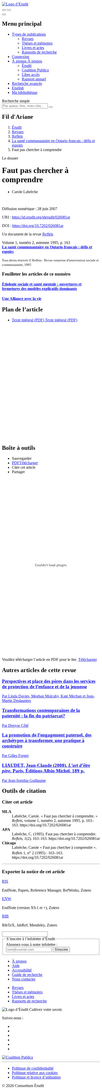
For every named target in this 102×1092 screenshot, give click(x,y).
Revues (27, 39)
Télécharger (87, 659)
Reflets (17, 136)
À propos (34, 61)
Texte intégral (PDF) (28, 320)
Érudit (26, 65)
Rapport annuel (34, 79)
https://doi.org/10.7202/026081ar (37, 226)
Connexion (20, 57)
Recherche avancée (27, 83)
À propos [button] (19, 61)
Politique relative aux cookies (35, 1073)
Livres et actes (33, 48)
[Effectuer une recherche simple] (4, 10)
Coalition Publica (35, 70)
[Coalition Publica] (17, 1057)
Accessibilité (22, 970)
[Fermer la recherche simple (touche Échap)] (9, 10)
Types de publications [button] (29, 34)
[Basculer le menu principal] (4, 14)
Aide (16, 966)
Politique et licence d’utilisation (36, 1077)
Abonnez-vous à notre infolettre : (31, 944)
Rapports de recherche (39, 52)
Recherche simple (16, 101)
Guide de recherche (27, 975)
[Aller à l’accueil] (15, 4)
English (18, 88)
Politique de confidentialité (32, 1068)
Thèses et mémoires (37, 43)
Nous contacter (23, 979)
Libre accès (31, 74)
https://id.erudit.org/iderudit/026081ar (41, 217)
